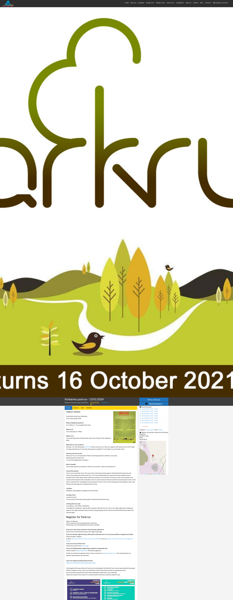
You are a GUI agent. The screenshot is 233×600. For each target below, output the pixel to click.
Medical (188, 3)
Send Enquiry (155, 403)
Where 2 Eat (150, 3)
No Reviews (105, 402)
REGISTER (87, 447)
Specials (133, 3)
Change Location (221, 3)
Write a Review (154, 400)
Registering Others (82, 550)
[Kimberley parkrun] (153, 456)
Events (195, 3)
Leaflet (145, 474)
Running (159, 430)
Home (127, 3)
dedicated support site (109, 553)
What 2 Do (170, 3)
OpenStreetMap (156, 474)
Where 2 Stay (160, 3)
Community (180, 3)
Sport (152, 430)
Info (201, 3)
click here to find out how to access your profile (85, 539)
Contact (208, 3)
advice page (85, 546)
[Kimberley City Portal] (8, 6)
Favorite (145, 426)
